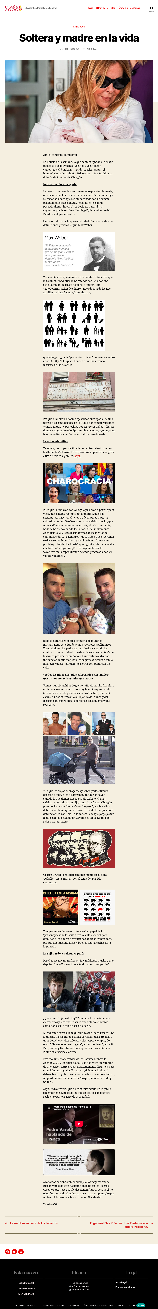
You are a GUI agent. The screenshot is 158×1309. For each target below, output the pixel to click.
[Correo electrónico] (21, 1251)
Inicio (90, 8)
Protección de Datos (125, 1287)
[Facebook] (7, 1251)
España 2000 (73, 49)
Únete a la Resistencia (129, 8)
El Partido (101, 8)
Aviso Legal (121, 1282)
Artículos (79, 27)
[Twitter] (14, 1251)
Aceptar (141, 1305)
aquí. (77, 456)
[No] (155, 1305)
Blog (113, 8)
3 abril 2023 (92, 49)
